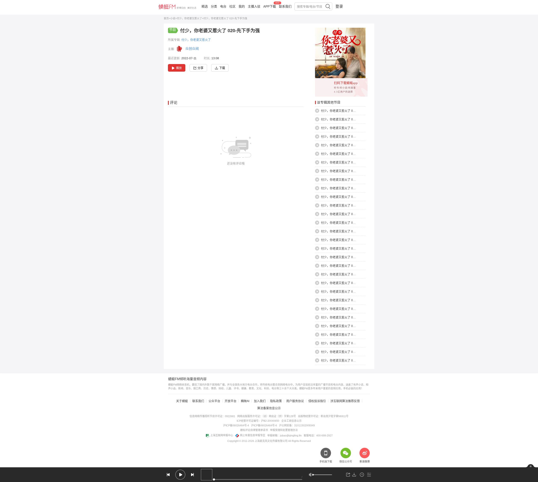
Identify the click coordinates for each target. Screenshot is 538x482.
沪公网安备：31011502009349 (297, 425)
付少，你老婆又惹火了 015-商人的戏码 (346, 231)
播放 (179, 68)
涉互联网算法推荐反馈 (345, 401)
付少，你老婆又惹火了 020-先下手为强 (346, 274)
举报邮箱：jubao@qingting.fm (284, 435)
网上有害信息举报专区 (252, 435)
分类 (214, 6)
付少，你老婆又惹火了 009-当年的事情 (346, 179)
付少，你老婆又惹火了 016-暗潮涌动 (345, 240)
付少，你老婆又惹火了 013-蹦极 (342, 214)
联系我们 (285, 6)
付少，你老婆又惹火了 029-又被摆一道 (346, 351)
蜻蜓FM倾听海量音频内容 (187, 379)
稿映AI (245, 401)
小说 (172, 18)
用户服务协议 (295, 401)
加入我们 (260, 401)
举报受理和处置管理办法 (284, 430)
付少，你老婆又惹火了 (189, 18)
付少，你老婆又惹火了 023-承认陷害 (345, 300)
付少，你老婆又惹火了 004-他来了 (343, 136)
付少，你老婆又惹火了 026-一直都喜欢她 (348, 326)
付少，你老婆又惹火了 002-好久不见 (345, 119)
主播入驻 (254, 6)
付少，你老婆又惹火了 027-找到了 (343, 334)
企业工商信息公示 (291, 420)
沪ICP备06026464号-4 (236, 425)
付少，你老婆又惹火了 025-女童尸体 (345, 317)
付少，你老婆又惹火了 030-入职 (342, 360)
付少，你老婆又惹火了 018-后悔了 (343, 257)
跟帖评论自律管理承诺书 (254, 430)
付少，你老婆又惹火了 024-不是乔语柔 (346, 308)
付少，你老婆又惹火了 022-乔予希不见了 (348, 291)
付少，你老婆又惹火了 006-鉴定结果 (345, 153)
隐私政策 (276, 401)
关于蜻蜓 (182, 401)
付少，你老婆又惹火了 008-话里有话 (345, 171)
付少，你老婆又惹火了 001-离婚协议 (345, 110)
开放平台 (230, 401)
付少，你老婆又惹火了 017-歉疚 (342, 248)
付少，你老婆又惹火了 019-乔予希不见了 (348, 265)
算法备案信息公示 (269, 408)
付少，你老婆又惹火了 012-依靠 (342, 205)
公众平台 (214, 401)
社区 (232, 6)
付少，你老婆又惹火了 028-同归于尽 (345, 343)
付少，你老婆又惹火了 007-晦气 (342, 162)
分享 (200, 68)
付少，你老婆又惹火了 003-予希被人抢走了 (349, 128)
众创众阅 (192, 48)
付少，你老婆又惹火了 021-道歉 (342, 283)
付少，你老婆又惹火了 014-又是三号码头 (348, 222)
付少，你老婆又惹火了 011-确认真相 (345, 196)
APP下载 (269, 6)
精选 (205, 6)
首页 (166, 18)
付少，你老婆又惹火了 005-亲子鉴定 (345, 145)
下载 (222, 68)
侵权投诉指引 (317, 401)
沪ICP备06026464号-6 (264, 425)
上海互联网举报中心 (221, 435)
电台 (223, 6)
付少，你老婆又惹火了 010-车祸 (342, 188)
